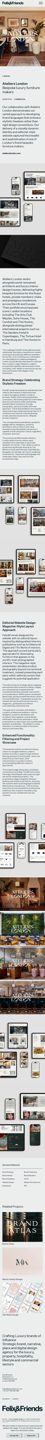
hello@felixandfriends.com (12, 1389)
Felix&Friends (18, 1419)
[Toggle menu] (41, 3)
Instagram (6, 1399)
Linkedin (15, 1399)
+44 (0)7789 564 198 (10, 1391)
